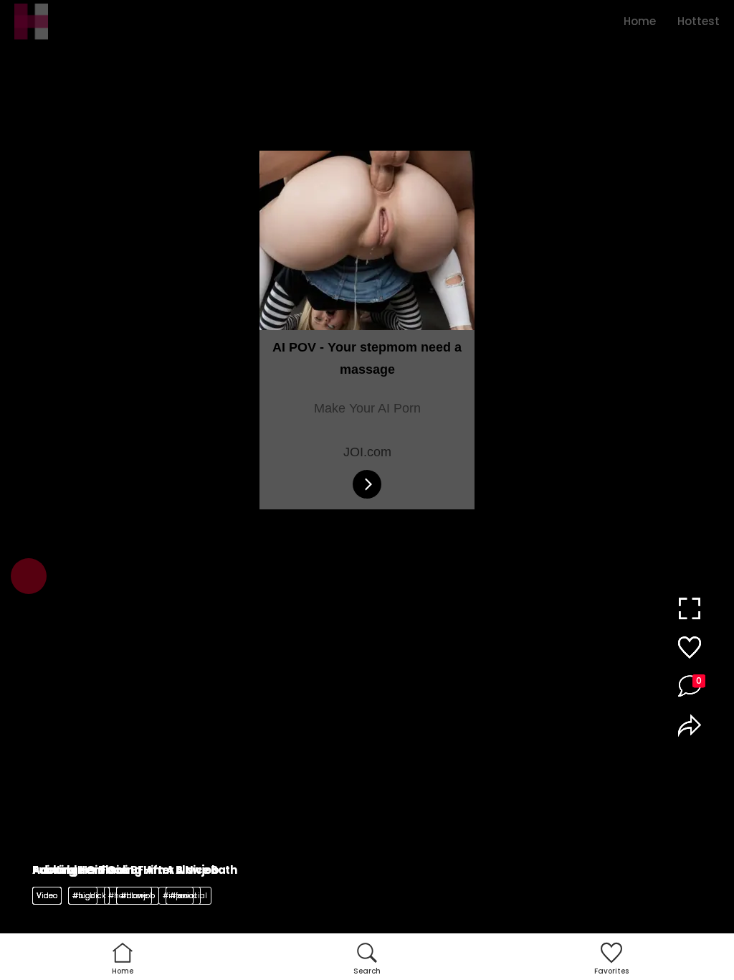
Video (47, 895)
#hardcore (128, 895)
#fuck (82, 895)
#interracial (185, 895)
